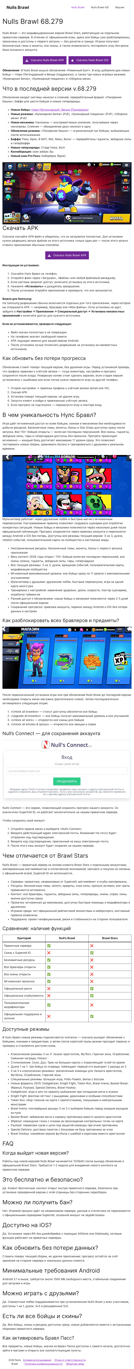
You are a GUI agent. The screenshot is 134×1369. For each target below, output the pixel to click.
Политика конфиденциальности (44, 1363)
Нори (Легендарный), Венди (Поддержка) (60, 109)
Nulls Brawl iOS (100, 7)
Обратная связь (75, 1363)
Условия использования (37, 1360)
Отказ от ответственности (70, 1360)
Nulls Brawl (18, 7)
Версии (119, 7)
